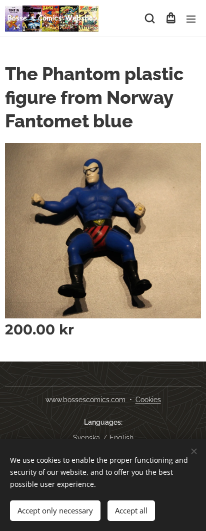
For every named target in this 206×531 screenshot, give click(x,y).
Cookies (148, 400)
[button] (149, 18)
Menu (191, 19)
